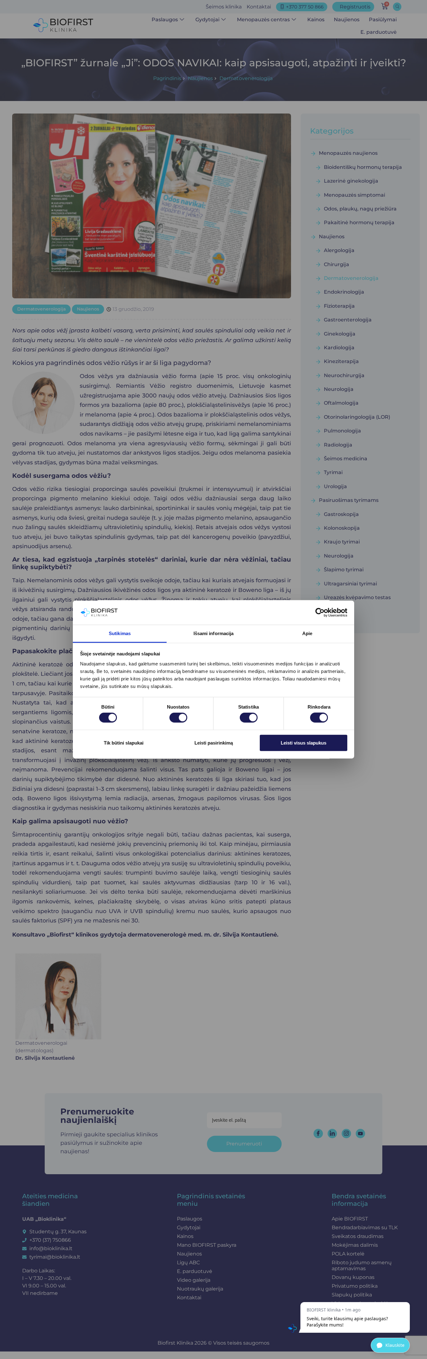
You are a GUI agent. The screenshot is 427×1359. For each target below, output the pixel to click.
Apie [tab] (307, 633)
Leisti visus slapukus (303, 742)
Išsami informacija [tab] (213, 633)
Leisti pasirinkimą (213, 742)
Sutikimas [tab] (120, 633)
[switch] (178, 718)
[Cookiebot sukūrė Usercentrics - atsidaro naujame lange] (320, 612)
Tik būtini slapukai (123, 742)
